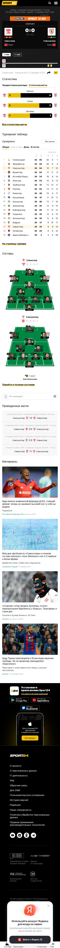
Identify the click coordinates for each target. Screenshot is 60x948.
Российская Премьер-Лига (13, 514)
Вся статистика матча (14, 124)
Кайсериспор (19, 210)
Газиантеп (17, 214)
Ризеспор (17, 193)
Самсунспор (49, 41)
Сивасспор (9, 41)
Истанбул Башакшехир (24, 176)
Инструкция (30, 738)
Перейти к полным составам (18, 384)
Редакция (15, 804)
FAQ (12, 780)
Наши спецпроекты (20, 809)
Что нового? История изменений (34, 694)
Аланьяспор (18, 206)
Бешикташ (17, 172)
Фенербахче (18, 164)
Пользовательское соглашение (27, 795)
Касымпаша (18, 197)
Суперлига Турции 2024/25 (29, 10)
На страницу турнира (14, 243)
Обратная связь (18, 785)
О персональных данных (23, 770)
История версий (19, 800)
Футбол (13, 10)
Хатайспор (18, 231)
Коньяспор (18, 201)
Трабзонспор (19, 185)
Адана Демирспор (21, 235)
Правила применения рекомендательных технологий (27, 823)
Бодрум (16, 222)
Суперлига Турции (10, 567)
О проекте (15, 765)
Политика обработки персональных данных (30, 816)
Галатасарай (19, 160)
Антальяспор (19, 218)
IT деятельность (19, 775)
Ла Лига (5, 619)
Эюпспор (17, 180)
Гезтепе (16, 189)
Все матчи (50, 141)
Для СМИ (15, 790)
